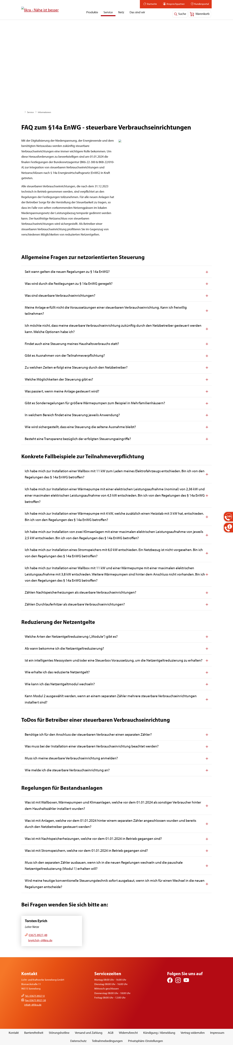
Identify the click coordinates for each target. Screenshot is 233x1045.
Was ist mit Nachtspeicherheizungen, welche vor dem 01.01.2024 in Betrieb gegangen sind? (93, 838)
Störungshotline (59, 1033)
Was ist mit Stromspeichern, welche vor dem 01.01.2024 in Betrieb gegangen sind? (86, 850)
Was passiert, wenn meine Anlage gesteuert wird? (62, 391)
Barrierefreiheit (33, 1033)
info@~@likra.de (32, 1004)
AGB (110, 1033)
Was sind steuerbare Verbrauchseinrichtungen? (60, 295)
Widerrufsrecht (128, 1033)
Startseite (152, 3)
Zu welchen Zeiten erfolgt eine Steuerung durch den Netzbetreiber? (76, 367)
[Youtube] (186, 980)
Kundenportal (201, 3)
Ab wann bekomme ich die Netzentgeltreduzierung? (64, 648)
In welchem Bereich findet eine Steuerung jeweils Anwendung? (72, 415)
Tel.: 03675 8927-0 (35, 995)
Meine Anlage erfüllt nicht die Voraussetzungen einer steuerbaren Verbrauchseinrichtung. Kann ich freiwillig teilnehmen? (106, 310)
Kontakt (14, 1033)
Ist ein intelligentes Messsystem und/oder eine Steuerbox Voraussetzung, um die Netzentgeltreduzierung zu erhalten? (113, 660)
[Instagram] (178, 980)
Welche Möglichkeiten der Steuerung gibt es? (59, 379)
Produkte (92, 12)
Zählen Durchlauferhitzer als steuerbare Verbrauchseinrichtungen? (75, 604)
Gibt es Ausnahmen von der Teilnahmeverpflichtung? (65, 355)
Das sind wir (137, 12)
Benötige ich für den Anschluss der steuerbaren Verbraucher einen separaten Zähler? (88, 734)
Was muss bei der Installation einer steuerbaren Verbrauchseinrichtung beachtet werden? (92, 746)
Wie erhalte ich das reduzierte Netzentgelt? (57, 672)
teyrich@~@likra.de (40, 940)
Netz (121, 12)
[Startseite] (40, 9)
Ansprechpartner (175, 3)
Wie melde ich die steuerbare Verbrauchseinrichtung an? (67, 770)
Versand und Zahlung (88, 1033)
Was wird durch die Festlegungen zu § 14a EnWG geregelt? (69, 283)
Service (108, 12)
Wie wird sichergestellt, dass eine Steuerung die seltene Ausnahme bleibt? (80, 427)
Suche (182, 14)
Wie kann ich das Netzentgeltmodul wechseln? (60, 684)
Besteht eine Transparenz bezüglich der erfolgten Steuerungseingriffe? (78, 439)
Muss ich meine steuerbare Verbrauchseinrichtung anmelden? (71, 758)
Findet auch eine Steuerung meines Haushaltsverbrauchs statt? (72, 344)
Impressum (217, 1033)
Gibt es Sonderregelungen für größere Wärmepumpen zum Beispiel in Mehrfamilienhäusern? (95, 403)
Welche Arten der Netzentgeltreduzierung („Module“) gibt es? (71, 636)
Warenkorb (202, 14)
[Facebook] (170, 980)
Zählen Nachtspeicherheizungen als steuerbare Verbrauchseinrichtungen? (80, 592)
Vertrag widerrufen (193, 1033)
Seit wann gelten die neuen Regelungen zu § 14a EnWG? (67, 271)
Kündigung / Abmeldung (159, 1033)
